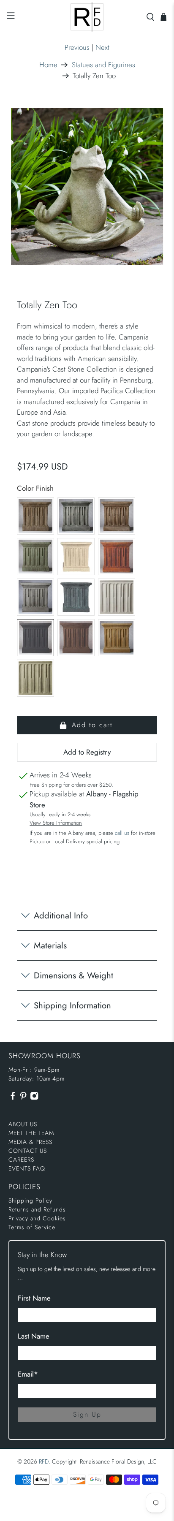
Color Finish (35, 488)
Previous (77, 47)
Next (102, 47)
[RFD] (87, 17)
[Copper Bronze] (35, 556)
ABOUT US (22, 1124)
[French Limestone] (76, 556)
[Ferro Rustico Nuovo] (116, 556)
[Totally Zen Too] (86, 186)
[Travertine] (116, 637)
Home (48, 64)
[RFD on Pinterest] (23, 1098)
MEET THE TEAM (31, 1133)
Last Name (33, 1336)
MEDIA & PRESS (30, 1142)
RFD (44, 1461)
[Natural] (116, 597)
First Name (34, 1298)
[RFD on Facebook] (12, 1098)
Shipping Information (72, 1005)
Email (28, 1374)
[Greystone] (35, 597)
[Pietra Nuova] (76, 637)
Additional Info (61, 915)
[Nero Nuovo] (35, 637)
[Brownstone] (116, 516)
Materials (50, 945)
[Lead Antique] (76, 597)
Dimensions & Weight (73, 975)
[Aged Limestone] (35, 516)
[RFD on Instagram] (34, 1098)
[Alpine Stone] (76, 516)
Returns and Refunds (37, 1209)
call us (122, 833)
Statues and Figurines (103, 64)
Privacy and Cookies (37, 1218)
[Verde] (35, 678)
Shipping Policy (30, 1200)
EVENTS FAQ (26, 1168)
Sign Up (87, 1414)
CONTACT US (27, 1150)
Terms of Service (31, 1227)
